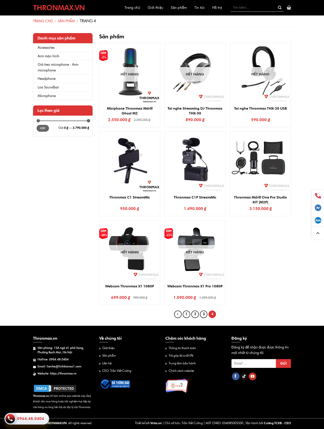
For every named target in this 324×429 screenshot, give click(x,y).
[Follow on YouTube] (252, 376)
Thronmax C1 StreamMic (129, 197)
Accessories (46, 47)
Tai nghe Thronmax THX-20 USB (260, 108)
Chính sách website (181, 371)
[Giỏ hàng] (289, 7)
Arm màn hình (48, 56)
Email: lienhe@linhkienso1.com (59, 366)
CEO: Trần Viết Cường (116, 371)
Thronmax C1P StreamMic (195, 197)
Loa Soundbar (48, 87)
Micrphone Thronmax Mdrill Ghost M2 (130, 110)
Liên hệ (107, 363)
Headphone (47, 79)
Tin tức (199, 8)
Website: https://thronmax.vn (56, 373)
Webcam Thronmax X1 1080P (129, 286)
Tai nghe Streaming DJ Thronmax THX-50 (195, 110)
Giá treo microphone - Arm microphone (58, 67)
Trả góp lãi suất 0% (181, 356)
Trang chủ (132, 8)
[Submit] (279, 7)
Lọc (42, 128)
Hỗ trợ (217, 8)
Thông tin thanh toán (182, 348)
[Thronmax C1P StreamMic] (195, 162)
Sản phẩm (179, 8)
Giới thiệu (155, 8)
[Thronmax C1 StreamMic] (129, 162)
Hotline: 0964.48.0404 (53, 359)
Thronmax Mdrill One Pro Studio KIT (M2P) (260, 199)
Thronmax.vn (59, 7)
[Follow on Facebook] (236, 376)
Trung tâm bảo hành (182, 363)
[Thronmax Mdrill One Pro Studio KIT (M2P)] (260, 162)
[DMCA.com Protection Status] (55, 388)
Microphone (47, 96)
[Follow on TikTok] (244, 376)
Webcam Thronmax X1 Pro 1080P (195, 286)
